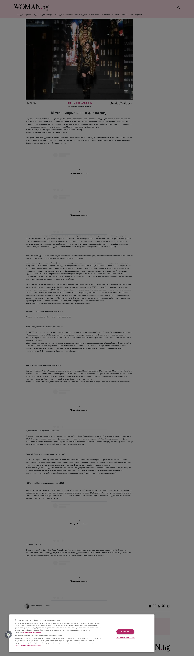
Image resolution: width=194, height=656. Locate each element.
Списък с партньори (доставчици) (28, 645)
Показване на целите (125, 638)
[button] (8, 634)
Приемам (125, 632)
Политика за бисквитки (32, 632)
